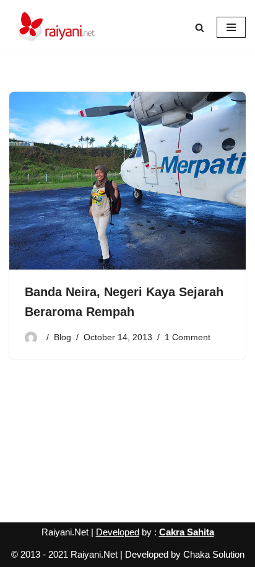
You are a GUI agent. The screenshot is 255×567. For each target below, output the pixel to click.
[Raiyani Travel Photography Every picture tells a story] (55, 27)
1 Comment (187, 337)
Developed (117, 532)
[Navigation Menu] (231, 27)
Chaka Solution (213, 554)
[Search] (199, 27)
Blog (62, 337)
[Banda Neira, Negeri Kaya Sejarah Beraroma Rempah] (127, 181)
